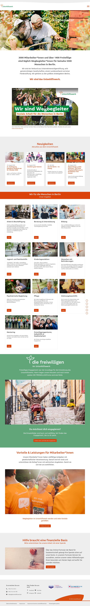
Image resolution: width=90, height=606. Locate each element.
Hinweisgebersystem (54, 603)
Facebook (31, 590)
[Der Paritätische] (75, 587)
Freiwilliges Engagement (87, 307)
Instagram (31, 593)
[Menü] (88, 6)
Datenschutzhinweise (11, 603)
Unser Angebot (87, 304)
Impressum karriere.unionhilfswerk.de (36, 603)
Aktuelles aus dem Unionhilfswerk (87, 301)
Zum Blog (71, 183)
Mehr (9, 237)
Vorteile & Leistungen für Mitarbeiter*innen (87, 310)
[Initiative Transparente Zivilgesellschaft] (55, 588)
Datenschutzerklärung (17, 128)
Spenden (87, 313)
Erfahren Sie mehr (45, 526)
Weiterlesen (11, 183)
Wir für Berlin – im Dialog (54, 167)
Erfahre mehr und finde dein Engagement (45, 440)
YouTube (39, 590)
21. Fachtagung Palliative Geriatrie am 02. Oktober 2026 (14, 168)
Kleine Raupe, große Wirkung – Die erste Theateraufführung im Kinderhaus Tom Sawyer (75, 170)
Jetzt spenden (50, 567)
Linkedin (39, 593)
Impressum (22, 603)
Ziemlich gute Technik (34, 167)
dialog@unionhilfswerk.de (14, 594)
